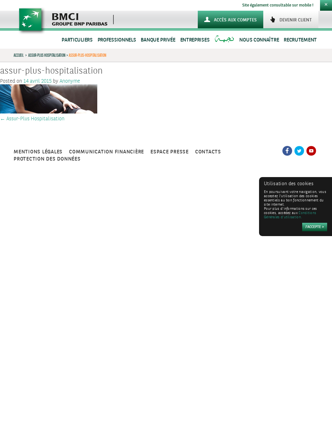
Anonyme (70, 81)
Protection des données (47, 159)
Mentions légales (38, 152)
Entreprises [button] (195, 40)
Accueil (19, 55)
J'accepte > (314, 227)
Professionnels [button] (117, 40)
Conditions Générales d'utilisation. (290, 215)
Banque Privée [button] (158, 40)
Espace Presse (169, 152)
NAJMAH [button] (225, 40)
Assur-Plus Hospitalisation (46, 55)
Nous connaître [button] (259, 40)
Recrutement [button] (300, 40)
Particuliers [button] (77, 40)
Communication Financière (106, 152)
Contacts (208, 152)
